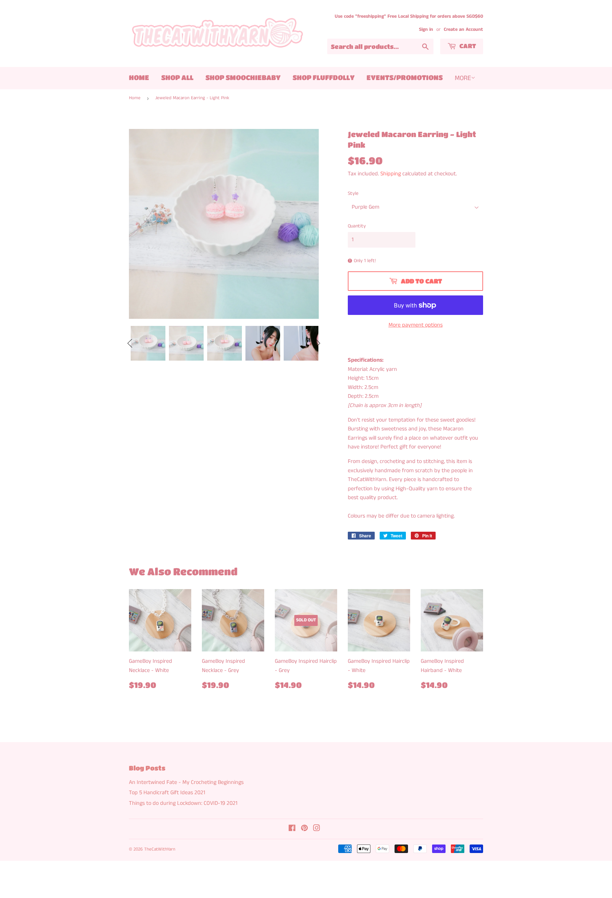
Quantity (357, 226)
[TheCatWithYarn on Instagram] (316, 829)
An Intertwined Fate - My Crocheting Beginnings (186, 782)
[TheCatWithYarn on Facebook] (292, 829)
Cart (467, 46)
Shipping (390, 174)
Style (353, 193)
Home (139, 77)
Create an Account (463, 29)
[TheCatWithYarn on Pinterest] (304, 829)
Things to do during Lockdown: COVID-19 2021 (183, 803)
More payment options (416, 325)
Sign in (426, 29)
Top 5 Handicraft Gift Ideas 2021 (167, 793)
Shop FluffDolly (324, 77)
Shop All (177, 77)
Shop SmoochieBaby (242, 77)
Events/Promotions (405, 77)
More (463, 78)
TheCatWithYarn (159, 849)
